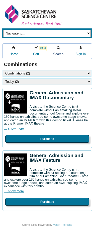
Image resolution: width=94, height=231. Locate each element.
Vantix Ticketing (62, 224)
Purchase (47, 139)
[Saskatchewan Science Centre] (33, 26)
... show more (14, 128)
